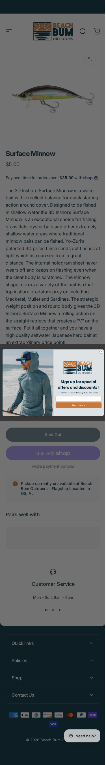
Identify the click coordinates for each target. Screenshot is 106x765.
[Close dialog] (99, 352)
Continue (76, 405)
